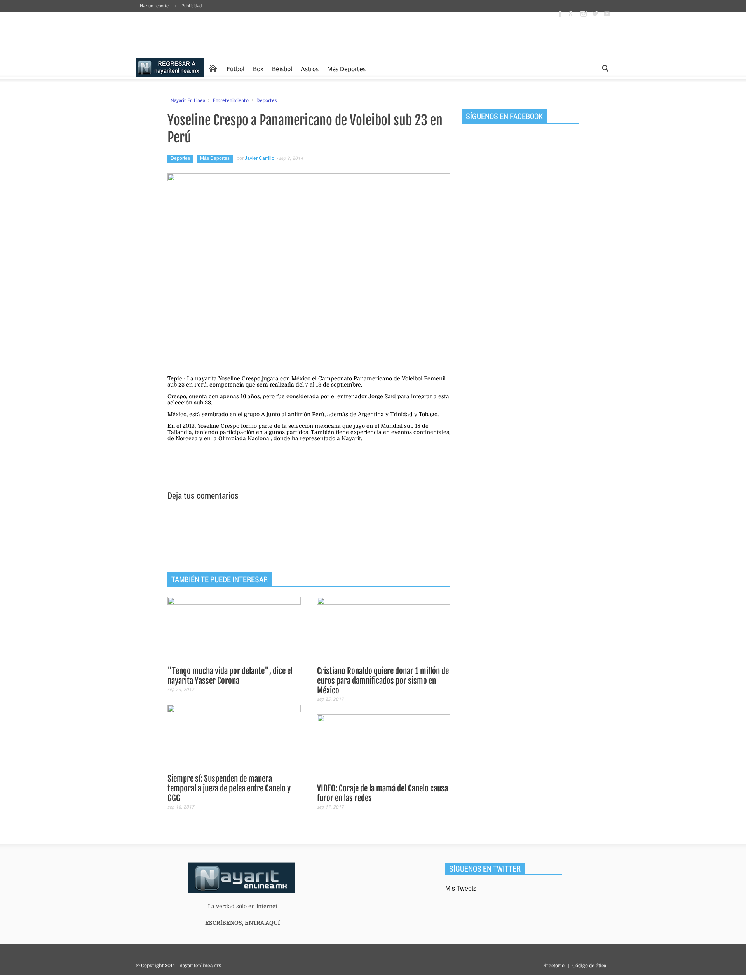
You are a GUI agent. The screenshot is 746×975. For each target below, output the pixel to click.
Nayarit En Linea (188, 100)
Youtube (607, 14)
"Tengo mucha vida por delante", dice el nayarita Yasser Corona (230, 676)
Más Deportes (346, 68)
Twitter (595, 14)
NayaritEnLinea (170, 68)
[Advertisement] (308, 537)
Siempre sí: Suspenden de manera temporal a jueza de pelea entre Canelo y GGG (229, 788)
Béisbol (282, 68)
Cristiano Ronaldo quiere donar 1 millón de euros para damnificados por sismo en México (383, 680)
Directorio (553, 965)
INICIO (213, 68)
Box (258, 68)
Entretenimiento (231, 100)
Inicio (194, 35)
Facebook (560, 14)
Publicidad (191, 6)
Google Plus (572, 14)
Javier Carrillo (259, 158)
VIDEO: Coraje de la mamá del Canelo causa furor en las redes (382, 793)
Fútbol (235, 68)
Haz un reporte (154, 6)
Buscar (605, 68)
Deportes (266, 100)
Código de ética (589, 965)
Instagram (583, 14)
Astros (310, 68)
